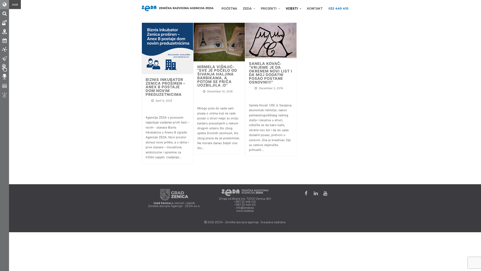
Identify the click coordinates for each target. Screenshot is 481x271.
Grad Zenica (162, 203)
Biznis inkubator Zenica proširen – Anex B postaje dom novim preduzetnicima (165, 87)
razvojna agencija (247, 222)
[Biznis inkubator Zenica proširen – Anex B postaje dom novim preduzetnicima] (167, 48)
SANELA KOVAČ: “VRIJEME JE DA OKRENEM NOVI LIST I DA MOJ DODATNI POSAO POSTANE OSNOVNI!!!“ (270, 72)
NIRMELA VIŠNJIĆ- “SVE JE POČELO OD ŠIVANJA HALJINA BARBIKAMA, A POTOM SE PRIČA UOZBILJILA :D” (217, 76)
